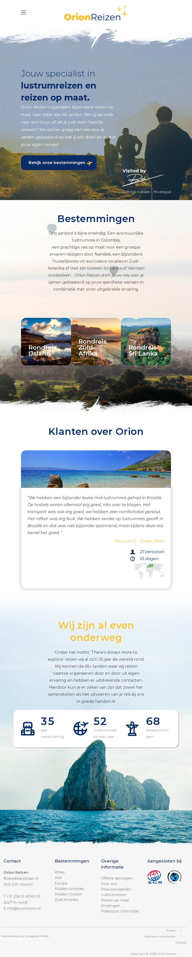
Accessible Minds (36, 936)
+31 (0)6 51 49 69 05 (23, 896)
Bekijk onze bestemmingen (56, 162)
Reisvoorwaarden (116, 889)
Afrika (59, 872)
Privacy (171, 930)
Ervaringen (110, 905)
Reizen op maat (115, 900)
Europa (61, 883)
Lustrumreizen (114, 894)
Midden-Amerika (69, 888)
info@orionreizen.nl (23, 908)
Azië (58, 877)
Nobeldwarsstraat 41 (21, 878)
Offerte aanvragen (117, 878)
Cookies (181, 942)
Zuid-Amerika (66, 899)
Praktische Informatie (120, 911)
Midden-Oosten (68, 894)
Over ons (109, 883)
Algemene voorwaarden (160, 936)
